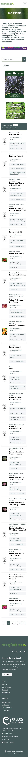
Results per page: (7, 125)
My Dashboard (6, 702)
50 (19, 623)
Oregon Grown (6, 687)
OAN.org (6, 739)
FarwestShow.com (9, 742)
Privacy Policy (6, 692)
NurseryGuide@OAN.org (11, 736)
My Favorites (5, 705)
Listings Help (5, 710)
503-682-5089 (8, 733)
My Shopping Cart (7, 708)
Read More (7, 674)
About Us (4, 684)
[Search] (24, 59)
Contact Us (5, 690)
